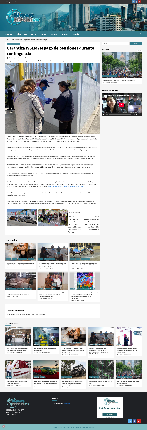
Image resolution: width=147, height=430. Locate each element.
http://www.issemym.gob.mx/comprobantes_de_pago (65, 186)
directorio (66, 404)
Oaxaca (84, 288)
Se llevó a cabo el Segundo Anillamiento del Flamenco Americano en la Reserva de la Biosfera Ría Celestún (52, 265)
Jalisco (78, 259)
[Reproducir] (104, 114)
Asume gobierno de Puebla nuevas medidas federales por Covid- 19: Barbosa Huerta (91, 223)
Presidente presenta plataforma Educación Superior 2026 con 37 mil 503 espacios (127, 350)
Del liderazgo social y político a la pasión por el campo (17, 382)
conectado (24, 314)
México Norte (47, 288)
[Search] (140, 34)
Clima (90, 377)
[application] (122, 104)
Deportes (54, 34)
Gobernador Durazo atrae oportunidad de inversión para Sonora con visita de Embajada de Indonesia (51, 294)
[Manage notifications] (3, 426)
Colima (8, 288)
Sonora (53, 288)
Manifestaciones (107, 76)
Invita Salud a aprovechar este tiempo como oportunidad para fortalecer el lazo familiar (74, 224)
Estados (33, 34)
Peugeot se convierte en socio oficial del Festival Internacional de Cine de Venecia (45, 383)
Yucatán (53, 259)
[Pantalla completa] (139, 114)
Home (7, 40)
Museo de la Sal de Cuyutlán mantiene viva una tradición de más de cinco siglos (20, 294)
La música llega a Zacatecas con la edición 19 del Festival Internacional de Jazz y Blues (20, 264)
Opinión (76, 34)
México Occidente (22, 259)
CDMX (26, 34)
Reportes (8, 34)
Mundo (43, 34)
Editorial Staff (21, 58)
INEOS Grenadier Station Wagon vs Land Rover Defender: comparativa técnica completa (72, 383)
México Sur (46, 259)
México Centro (16, 44)
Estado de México (75, 212)
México (19, 34)
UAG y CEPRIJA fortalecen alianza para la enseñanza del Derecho (17, 349)
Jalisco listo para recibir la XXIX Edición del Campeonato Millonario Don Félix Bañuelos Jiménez (84, 265)
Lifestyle (65, 34)
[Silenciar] (136, 114)
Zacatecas (30, 259)
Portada (42, 377)
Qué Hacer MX (91, 288)
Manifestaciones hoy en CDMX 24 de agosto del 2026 (119, 80)
